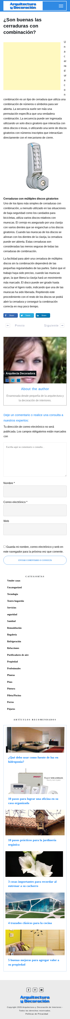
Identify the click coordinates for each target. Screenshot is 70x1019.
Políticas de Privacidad (36, 1014)
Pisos (9, 682)
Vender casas (13, 580)
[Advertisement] (31, 66)
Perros (10, 702)
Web (6, 521)
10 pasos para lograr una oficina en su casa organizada (35, 788)
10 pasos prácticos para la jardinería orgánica (35, 829)
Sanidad (11, 621)
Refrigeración (14, 641)
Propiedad (12, 661)
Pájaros (11, 709)
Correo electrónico (15, 502)
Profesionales (14, 668)
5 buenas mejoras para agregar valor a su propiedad (35, 949)
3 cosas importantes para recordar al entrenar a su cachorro (35, 871)
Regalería (12, 634)
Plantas (11, 675)
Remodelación (14, 628)
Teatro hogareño (15, 601)
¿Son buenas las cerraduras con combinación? (22, 26)
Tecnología (12, 594)
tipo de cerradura (37, 99)
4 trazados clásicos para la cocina (35, 910)
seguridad (12, 614)
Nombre (9, 483)
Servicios (11, 607)
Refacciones (13, 648)
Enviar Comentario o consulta (35, 560)
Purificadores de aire (18, 655)
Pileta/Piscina (14, 695)
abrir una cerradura (35, 258)
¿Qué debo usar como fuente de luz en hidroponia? (35, 747)
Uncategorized (14, 587)
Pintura (11, 688)
